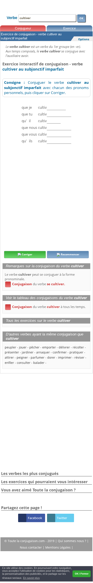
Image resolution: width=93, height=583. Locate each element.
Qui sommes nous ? (72, 541)
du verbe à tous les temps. (46, 306)
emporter (49, 347)
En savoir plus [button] (31, 578)
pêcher (34, 347)
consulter (23, 363)
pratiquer (76, 352)
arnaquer (43, 352)
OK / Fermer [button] (81, 573)
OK (81, 18)
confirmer (60, 352)
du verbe (36, 284)
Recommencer (69, 254)
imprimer (65, 357)
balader (38, 363)
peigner (22, 357)
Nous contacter (31, 547)
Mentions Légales (58, 547)
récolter (78, 347)
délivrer (64, 347)
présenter (12, 352)
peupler (10, 347)
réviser (79, 357)
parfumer (37, 357)
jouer (23, 347)
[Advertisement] (46, 197)
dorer (51, 357)
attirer (9, 357)
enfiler (9, 363)
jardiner (27, 352)
